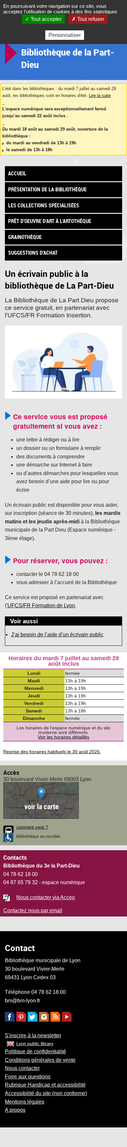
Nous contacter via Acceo (45, 897)
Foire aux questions (27, 1076)
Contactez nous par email (32, 910)
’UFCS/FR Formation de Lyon (40, 605)
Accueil (17, 173)
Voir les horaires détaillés (63, 737)
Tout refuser (90, 19)
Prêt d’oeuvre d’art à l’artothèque (49, 221)
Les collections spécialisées (43, 205)
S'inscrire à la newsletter (33, 1035)
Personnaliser (65, 35)
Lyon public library (34, 1043)
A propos (15, 1110)
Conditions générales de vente (40, 1060)
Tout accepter (45, 19)
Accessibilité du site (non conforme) (46, 1093)
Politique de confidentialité (35, 1051)
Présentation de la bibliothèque (47, 189)
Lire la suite (100, 95)
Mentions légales (24, 1102)
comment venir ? (32, 827)
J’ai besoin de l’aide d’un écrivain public (57, 634)
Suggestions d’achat (33, 252)
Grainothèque (25, 237)
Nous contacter (22, 1068)
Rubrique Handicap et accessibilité (45, 1085)
